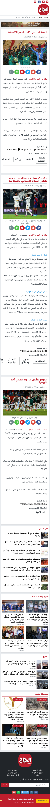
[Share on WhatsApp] (16, 72)
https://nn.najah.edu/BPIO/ (34, 149)
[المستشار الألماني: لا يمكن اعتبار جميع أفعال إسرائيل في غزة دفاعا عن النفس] (44, 635)
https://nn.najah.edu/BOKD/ (33, 504)
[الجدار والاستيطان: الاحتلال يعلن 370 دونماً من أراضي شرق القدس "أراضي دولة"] (44, 644)
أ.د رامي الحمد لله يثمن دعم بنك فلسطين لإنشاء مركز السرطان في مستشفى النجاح (14, 710)
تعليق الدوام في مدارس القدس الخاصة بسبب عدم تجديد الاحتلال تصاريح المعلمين (21, 660)
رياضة (40, 17)
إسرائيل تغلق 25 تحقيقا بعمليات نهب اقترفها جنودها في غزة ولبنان (22, 669)
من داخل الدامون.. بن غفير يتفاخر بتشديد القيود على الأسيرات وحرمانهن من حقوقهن (19, 755)
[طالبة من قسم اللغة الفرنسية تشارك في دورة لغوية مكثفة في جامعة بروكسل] (13, 724)
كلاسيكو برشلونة (12, 360)
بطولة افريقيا (41, 159)
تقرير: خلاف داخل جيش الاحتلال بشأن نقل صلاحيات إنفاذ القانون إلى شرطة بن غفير (19, 764)
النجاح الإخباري (43, 9)
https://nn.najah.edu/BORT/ (33, 351)
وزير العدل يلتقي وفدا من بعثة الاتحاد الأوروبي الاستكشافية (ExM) (21, 800)
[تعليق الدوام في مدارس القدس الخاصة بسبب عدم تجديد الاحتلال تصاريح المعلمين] (44, 661)
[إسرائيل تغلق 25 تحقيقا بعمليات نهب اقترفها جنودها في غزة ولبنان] (44, 670)
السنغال (6, 159)
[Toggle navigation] (35, 2)
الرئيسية (46, 17)
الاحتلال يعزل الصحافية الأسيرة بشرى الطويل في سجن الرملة (22, 678)
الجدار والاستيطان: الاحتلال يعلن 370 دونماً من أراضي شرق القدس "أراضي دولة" (21, 643)
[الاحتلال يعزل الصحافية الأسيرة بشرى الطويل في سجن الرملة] (44, 679)
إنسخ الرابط (12, 149)
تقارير (45, 748)
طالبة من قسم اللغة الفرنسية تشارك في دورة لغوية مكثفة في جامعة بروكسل (13, 737)
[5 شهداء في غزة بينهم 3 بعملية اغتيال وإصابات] (44, 627)
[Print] (11, 72)
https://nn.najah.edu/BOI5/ (34, 595)
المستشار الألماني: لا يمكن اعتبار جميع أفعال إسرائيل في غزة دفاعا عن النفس (22, 635)
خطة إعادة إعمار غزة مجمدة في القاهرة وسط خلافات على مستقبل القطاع (20, 774)
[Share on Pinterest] (22, 72)
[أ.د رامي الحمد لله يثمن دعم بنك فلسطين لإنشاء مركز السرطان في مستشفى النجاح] (13, 698)
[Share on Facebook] (38, 72)
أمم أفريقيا (39, 512)
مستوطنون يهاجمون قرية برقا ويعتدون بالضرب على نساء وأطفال (21, 652)
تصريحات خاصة (41, 785)
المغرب (29, 159)
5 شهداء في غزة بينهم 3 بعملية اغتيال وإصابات (24, 626)
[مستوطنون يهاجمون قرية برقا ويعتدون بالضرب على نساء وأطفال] (44, 653)
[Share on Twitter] (27, 72)
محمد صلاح (39, 604)
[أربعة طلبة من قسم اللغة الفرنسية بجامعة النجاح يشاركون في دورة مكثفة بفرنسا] (37, 698)
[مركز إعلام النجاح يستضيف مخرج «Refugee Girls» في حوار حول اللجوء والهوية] (37, 724)
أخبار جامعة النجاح (40, 688)
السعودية (40, 361)
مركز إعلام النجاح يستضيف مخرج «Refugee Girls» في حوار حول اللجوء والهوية (37, 735)
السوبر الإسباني (25, 360)
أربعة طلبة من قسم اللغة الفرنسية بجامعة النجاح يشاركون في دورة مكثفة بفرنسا (37, 710)
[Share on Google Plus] (33, 72)
